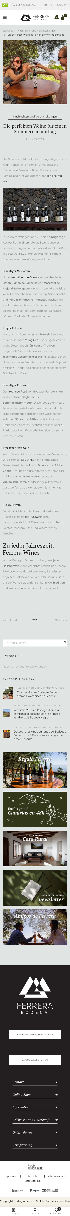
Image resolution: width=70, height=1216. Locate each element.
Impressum (11, 1176)
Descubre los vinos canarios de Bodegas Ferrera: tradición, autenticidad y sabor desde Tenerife (40, 735)
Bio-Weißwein (34, 516)
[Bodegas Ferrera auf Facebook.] (51, 5)
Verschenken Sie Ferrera (35, 1059)
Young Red (31, 340)
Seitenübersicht (56, 1176)
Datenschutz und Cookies (32, 1178)
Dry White (27, 459)
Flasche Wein (11, 566)
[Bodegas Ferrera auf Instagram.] (45, 5)
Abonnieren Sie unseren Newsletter (35, 1034)
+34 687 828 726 (26, 5)
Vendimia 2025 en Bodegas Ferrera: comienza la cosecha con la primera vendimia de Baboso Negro (36, 713)
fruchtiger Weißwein (24, 277)
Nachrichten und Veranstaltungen (35, 116)
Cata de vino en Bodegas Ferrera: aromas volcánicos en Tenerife (38, 694)
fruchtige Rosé (17, 391)
